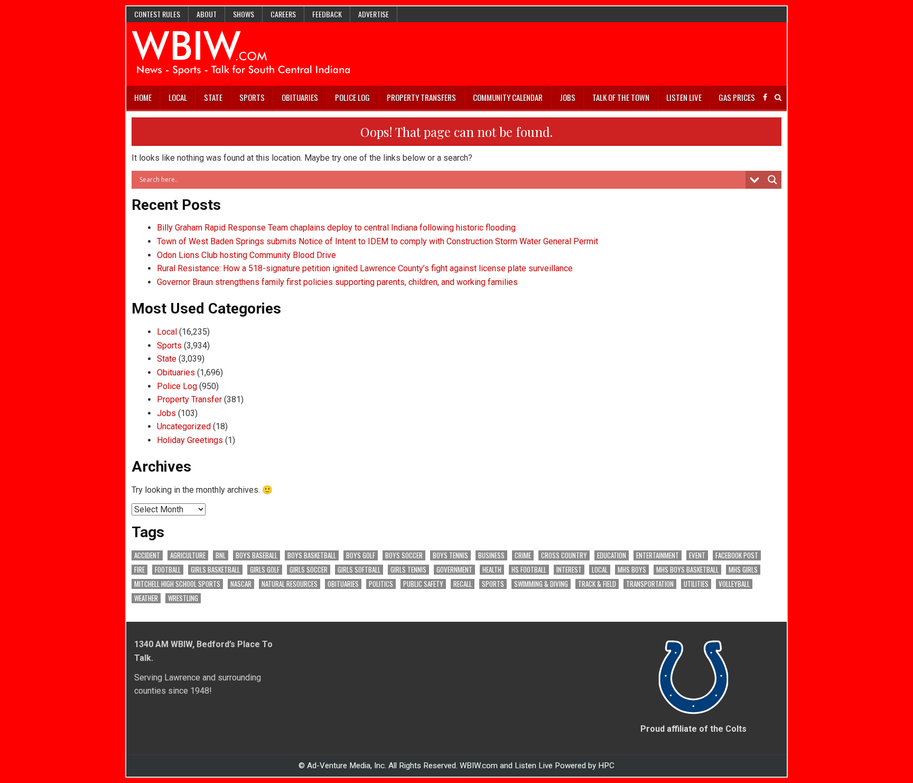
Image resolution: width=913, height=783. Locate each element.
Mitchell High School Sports (177, 584)
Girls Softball (359, 570)
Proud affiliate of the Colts (693, 729)
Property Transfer (189, 399)
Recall (462, 584)
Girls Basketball (215, 570)
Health (491, 570)
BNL (221, 555)
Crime (523, 555)
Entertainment (657, 555)
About (207, 14)
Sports (252, 97)
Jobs (567, 97)
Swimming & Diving (541, 584)
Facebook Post (736, 555)
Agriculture (188, 555)
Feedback (327, 14)
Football (168, 570)
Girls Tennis (408, 570)
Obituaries (300, 97)
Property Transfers (421, 97)
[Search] (778, 97)
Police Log (352, 97)
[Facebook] (765, 97)
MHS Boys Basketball (687, 570)
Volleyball (734, 584)
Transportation (650, 584)
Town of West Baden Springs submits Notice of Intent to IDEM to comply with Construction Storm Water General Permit (377, 241)
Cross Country (564, 555)
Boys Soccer (404, 555)
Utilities (696, 584)
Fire (139, 570)
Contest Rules (157, 14)
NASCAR (240, 584)
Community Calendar (508, 97)
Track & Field (597, 584)
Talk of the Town (620, 97)
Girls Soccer (309, 570)
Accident (147, 555)
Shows (243, 14)
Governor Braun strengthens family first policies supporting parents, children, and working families (337, 282)
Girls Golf (265, 570)
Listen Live (684, 97)
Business (491, 555)
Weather (146, 598)
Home (143, 97)
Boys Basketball (311, 555)
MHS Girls (743, 570)
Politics (381, 584)
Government (454, 570)
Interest (569, 570)
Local (178, 97)
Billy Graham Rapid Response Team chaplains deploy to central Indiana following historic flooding (336, 228)
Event (697, 555)
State (213, 97)
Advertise (373, 14)
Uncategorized (184, 426)
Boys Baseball (256, 555)
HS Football (528, 570)
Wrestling (183, 598)
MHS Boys (632, 570)
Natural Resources (290, 584)
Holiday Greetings (190, 440)
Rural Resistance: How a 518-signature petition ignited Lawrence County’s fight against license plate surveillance (365, 268)
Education (611, 555)
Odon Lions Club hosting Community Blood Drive (246, 255)
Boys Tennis (450, 555)
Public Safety (423, 584)
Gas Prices (737, 97)
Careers (283, 14)
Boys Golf (360, 555)
